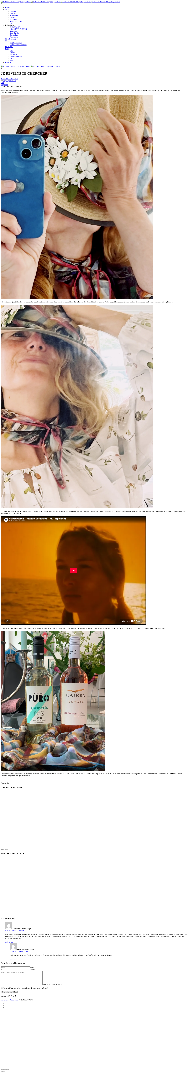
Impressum (4, 1000)
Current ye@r (6, 996)
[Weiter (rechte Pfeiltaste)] (4, 1071)
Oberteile (13, 11)
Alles (11, 51)
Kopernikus (14, 35)
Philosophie (9, 47)
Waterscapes (14, 37)
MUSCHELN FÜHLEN (18, 29)
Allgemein (4, 85)
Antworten (9, 942)
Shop (7, 9)
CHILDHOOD (15, 27)
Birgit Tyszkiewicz (9, 81)
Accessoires (14, 15)
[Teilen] (6, 1069)
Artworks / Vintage (16, 21)
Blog (7, 49)
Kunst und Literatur (16, 56)
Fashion (12, 53)
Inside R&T (14, 55)
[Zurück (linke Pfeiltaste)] (2, 1071)
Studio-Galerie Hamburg (18, 45)
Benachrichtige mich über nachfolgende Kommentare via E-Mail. (25, 988)
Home (7, 7)
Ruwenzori (13, 31)
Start (2, 83)
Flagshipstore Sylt (16, 43)
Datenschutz (14, 1000)
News (12, 58)
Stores (7, 41)
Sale (11, 23)
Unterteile (13, 13)
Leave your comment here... (52, 984)
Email (32, 970)
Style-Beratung (10, 39)
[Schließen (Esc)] (8, 1069)
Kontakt (8, 62)
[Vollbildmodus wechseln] (4, 1069)
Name (32, 967)
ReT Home (13, 19)
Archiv (12, 60)
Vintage (12, 17)
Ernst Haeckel (14, 33)
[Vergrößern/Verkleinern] (2, 1069)
